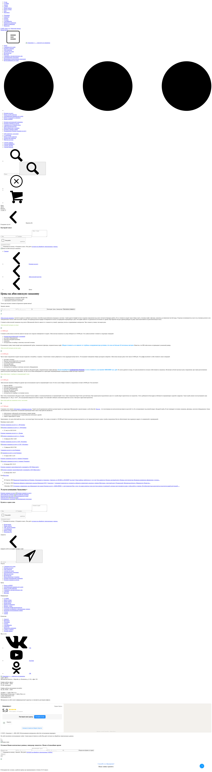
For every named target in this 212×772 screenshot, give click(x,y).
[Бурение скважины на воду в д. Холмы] (12, 436)
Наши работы (8, 8)
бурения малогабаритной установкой (14, 336)
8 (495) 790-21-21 (5, 28)
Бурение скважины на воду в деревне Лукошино (14, 458)
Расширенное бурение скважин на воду (15, 131)
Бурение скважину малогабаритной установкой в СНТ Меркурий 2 (20, 467)
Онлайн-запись (8, 631)
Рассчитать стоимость (69, 309)
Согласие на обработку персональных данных (17, 609)
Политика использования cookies (13, 610)
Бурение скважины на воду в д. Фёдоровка (13, 424)
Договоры (7, 15)
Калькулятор (7, 524)
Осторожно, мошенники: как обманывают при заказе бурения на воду (33, 486)
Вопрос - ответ (8, 606)
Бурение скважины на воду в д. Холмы (12, 433)
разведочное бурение (77, 369)
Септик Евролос (8, 147)
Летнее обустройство (10, 138)
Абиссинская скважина (7, 318)
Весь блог (6, 475)
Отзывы (6, 19)
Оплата (6, 18)
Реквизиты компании (10, 22)
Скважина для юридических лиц (13, 56)
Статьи (6, 612)
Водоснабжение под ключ (11, 60)
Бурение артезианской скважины (13, 122)
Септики (6, 591)
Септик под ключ (9, 51)
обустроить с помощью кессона (23, 409)
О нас (5, 2)
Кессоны (6, 54)
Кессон (98, 409)
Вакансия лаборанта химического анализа (25, 483)
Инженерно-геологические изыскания (15, 59)
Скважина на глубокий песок (12, 125)
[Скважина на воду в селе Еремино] (11, 453)
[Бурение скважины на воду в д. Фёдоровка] (13, 427)
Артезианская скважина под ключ (13, 116)
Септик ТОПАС (8, 142)
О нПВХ (6, 3)
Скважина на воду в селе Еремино (10, 450)
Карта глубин (8, 9)
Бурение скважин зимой (11, 129)
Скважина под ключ (9, 47)
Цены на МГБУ (8, 119)
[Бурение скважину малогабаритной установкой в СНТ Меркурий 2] (20, 470)
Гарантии (6, 16)
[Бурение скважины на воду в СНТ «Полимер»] (14, 444)
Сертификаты (8, 21)
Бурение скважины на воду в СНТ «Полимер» (14, 441)
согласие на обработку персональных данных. (45, 246)
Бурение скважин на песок (11, 123)
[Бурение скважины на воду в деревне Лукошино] (15, 461)
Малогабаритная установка (11, 128)
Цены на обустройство (10, 114)
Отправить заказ (5, 244)
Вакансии (7, 25)
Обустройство (8, 50)
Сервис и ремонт (9, 629)
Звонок (3, 754)
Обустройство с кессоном (11, 133)
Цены (5, 45)
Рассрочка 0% (8, 532)
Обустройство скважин (7, 494)
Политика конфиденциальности (13, 607)
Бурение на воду (8, 113)
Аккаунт (6, 619)
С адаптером (7, 135)
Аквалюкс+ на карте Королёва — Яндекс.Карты (106, 731)
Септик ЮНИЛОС (9, 144)
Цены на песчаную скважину (12, 117)
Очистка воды (5, 497)
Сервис (6, 6)
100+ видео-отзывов (9, 527)
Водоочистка (7, 53)
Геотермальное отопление (11, 57)
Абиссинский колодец (10, 126)
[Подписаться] (29, 556)
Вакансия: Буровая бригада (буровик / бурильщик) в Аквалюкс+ (31, 480)
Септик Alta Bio (8, 145)
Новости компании (9, 24)
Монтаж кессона (8, 139)
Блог (5, 11)
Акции (6, 5)
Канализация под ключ (7, 496)
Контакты (7, 12)
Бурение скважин (9, 48)
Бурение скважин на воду (8, 493)
